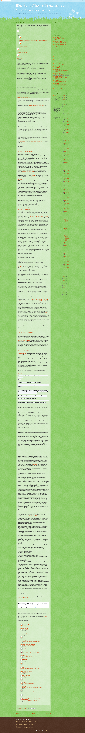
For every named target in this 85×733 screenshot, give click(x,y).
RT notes (18, 70)
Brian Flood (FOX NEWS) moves (28, 171)
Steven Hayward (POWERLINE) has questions (26, 209)
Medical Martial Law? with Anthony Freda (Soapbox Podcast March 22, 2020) (32, 691)
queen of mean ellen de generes (27, 637)
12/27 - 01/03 (66, 107)
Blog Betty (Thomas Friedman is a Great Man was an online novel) (40, 7)
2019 (64, 273)
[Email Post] (28, 708)
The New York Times (22, 353)
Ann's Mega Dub (25, 648)
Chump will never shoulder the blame (60, 64)
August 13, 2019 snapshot (41, 300)
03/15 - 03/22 (66, 242)
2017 (64, 276)
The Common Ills (58, 37)
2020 (64, 106)
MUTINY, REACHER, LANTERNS (60, 42)
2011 (64, 287)
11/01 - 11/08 (66, 129)
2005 (64, 297)
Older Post (48, 713)
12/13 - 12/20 (66, 113)
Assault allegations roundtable (66, 220)
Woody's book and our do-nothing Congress (66, 233)
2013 (64, 283)
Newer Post (18, 713)
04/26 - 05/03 (66, 203)
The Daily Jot (24, 667)
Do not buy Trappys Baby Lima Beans (28, 660)
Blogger (47, 730)
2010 (64, 289)
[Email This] (30, 708)
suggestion (35, 464)
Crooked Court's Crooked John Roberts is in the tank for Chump (61, 50)
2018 (64, 274)
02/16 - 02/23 (66, 253)
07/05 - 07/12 (66, 176)
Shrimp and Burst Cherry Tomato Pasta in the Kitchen (61, 71)
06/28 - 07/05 (66, 178)
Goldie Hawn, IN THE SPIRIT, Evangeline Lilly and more (31, 679)
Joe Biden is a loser (20, 34)
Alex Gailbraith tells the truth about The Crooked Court (24, 724)
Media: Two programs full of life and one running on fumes (61, 90)
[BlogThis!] (31, 708)
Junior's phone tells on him (59, 57)
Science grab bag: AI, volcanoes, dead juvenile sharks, (24, 727)
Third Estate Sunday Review (59, 88)
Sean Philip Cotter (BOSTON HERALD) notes (26, 151)
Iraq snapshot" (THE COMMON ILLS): (24, 97)
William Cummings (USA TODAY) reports (36, 105)
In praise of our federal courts (20, 726)
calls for (40, 435)
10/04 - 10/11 (66, 140)
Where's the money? (25, 629)
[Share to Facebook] (33, 708)
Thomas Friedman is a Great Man (28, 679)
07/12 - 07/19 (66, 173)
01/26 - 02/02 (66, 261)
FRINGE (46, 312)
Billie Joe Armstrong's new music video (28, 645)
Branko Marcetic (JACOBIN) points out (25, 429)
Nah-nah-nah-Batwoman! (23, 46)
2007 (64, 294)
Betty (55, 95)
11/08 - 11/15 (66, 126)
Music (23, 632)
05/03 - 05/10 (66, 200)
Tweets (28, 616)
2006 (64, 296)
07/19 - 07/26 (66, 170)
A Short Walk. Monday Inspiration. (28, 695)
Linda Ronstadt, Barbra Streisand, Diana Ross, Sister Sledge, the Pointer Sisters (61, 54)
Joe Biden (33, 175)
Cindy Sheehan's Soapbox (26, 690)
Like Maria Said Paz (22, 39)
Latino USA (24, 686)
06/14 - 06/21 (66, 184)
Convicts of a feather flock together (60, 81)
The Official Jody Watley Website (28, 694)
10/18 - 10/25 (66, 135)
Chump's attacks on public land (21, 722)
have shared (28, 433)
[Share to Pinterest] (35, 708)
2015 (64, 280)
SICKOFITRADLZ (22, 45)
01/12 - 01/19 (66, 267)
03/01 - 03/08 (66, 248)
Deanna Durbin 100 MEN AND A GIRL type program (32, 313)
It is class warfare (65, 229)
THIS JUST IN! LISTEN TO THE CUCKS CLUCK (30, 668)
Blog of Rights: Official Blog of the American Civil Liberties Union (31, 699)
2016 (64, 278)
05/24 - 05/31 (66, 192)
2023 (64, 101)
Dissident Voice (24, 640)
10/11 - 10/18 (66, 137)
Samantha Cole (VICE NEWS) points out (25, 332)
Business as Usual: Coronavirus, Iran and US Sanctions (31, 641)
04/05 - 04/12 (66, 211)
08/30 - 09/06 (66, 154)
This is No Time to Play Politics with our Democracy (30, 700)
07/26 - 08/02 (66, 167)
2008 (64, 292)
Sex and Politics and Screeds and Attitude (29, 637)
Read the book (19, 58)
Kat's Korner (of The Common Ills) (28, 644)
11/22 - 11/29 (66, 121)
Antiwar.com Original (26, 651)
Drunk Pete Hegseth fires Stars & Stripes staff (61, 61)
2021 (64, 104)
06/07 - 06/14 (66, 186)
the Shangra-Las (22, 141)
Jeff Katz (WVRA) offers (22, 197)
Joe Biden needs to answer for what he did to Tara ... (66, 224)
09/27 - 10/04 (66, 143)
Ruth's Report (24, 659)
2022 (64, 102)
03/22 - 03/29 (66, 216)
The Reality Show (25, 672)
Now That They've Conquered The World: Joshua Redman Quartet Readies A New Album (33, 634)
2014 (64, 282)
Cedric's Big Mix (25, 663)
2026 (64, 95)
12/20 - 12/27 (66, 110)
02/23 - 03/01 (66, 250)
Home (33, 713)
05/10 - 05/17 (66, 197)
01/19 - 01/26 (66, 264)
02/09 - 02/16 (66, 256)
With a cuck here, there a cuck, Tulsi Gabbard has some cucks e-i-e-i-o (33, 664)
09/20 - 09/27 (66, 146)
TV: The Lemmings (30, 414)
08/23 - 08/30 (66, 156)
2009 (64, 290)
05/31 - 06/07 (66, 189)
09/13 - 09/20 (66, 148)
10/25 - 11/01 (66, 132)
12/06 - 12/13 (66, 116)
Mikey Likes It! (19, 32)
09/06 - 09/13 (66, 151)
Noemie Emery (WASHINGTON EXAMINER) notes (38, 216)
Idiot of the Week (57, 67)
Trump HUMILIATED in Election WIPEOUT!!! (60, 39)
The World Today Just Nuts (27, 671)
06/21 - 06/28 (66, 181)
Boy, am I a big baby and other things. (28, 683)
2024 (64, 99)
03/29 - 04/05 (66, 214)
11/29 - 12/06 (66, 118)
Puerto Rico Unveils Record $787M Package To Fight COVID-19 (32, 687)
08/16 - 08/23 (66, 159)
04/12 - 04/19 (66, 208)
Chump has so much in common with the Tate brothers (61, 78)
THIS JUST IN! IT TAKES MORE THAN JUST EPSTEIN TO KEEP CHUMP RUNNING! (61, 85)
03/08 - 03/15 (66, 245)
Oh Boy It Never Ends (26, 675)
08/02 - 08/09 (66, 165)
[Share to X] (32, 708)
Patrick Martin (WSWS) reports (35, 515)
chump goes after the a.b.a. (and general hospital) (61, 47)
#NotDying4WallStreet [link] (36, 607)
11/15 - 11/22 (66, 124)
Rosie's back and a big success (59, 74)
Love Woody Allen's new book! (22, 52)
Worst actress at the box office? (27, 649)
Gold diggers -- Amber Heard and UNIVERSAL (30, 676)
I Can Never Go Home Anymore (36, 141)
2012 (64, 285)
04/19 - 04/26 (66, 206)
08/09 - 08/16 (66, 162)
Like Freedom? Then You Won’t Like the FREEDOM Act (31, 652)
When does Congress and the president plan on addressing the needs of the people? (33, 40)
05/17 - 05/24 (66, 195)
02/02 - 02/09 (66, 259)
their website (45, 616)
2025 (64, 97)
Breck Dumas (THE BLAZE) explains (25, 350)
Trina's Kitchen (25, 628)
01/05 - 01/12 (66, 269)
